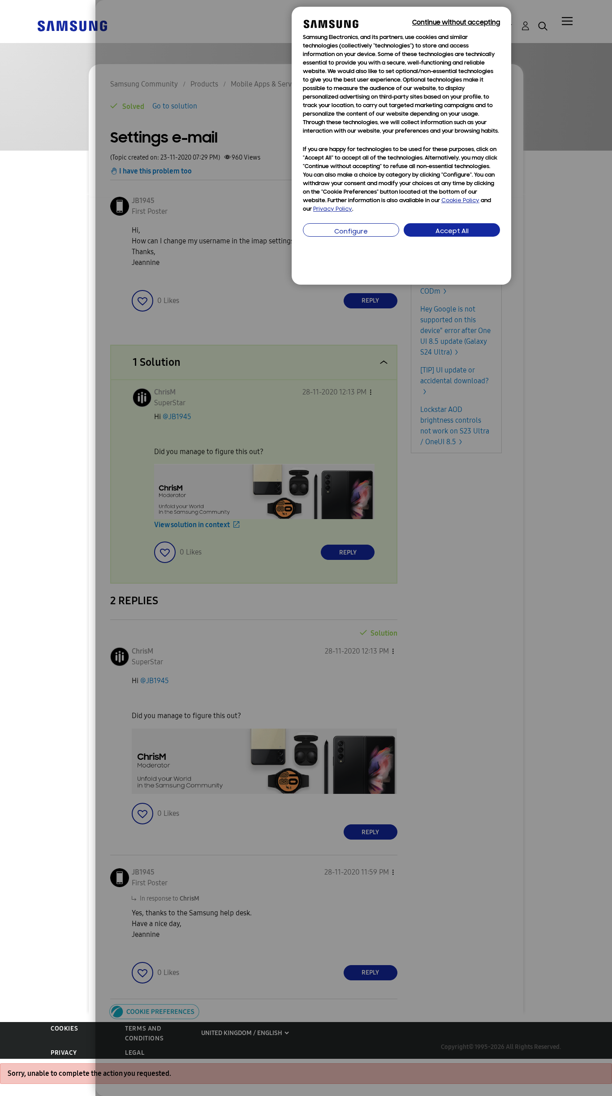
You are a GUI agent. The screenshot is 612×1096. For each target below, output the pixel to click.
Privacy (64, 1053)
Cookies (64, 1028)
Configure (351, 232)
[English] (72, 25)
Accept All (452, 231)
